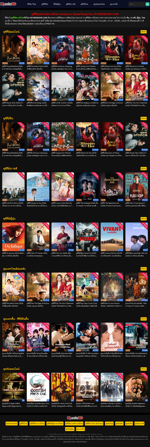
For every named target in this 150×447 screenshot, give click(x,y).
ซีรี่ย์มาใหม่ (31, 4)
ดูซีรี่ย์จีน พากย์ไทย (37, 423)
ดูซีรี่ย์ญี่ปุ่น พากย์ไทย (55, 423)
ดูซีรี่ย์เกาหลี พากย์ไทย (74, 423)
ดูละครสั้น (114, 4)
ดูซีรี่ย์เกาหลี (70, 4)
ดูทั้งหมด (143, 32)
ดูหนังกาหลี (139, 423)
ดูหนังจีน (129, 423)
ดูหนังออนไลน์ (99, 4)
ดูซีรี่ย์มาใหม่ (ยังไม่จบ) (94, 423)
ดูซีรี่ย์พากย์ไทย (17, 18)
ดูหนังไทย (109, 423)
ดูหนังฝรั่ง (119, 423)
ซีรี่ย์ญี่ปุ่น (57, 4)
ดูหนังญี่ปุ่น (70, 429)
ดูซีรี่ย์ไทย (84, 4)
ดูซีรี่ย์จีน (45, 4)
